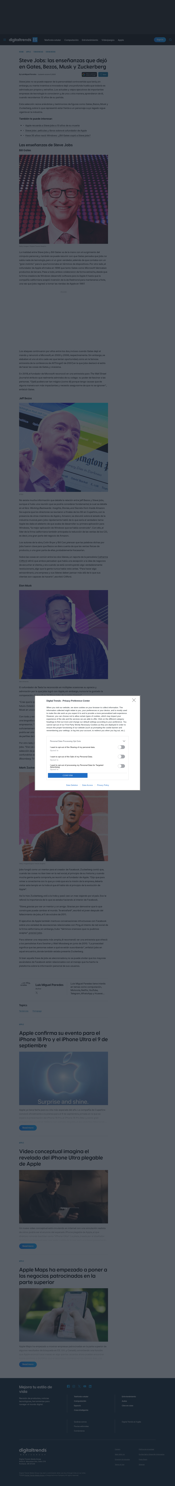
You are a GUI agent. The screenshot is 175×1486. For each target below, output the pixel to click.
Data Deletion (72, 785)
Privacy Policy (103, 785)
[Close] (134, 701)
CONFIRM (68, 775)
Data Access (87, 785)
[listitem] (87, 741)
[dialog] (87, 743)
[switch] (121, 747)
